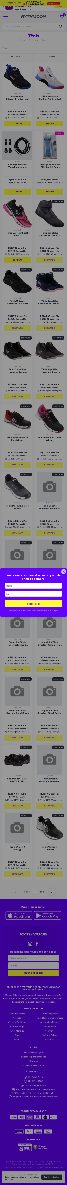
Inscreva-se (33, 603)
